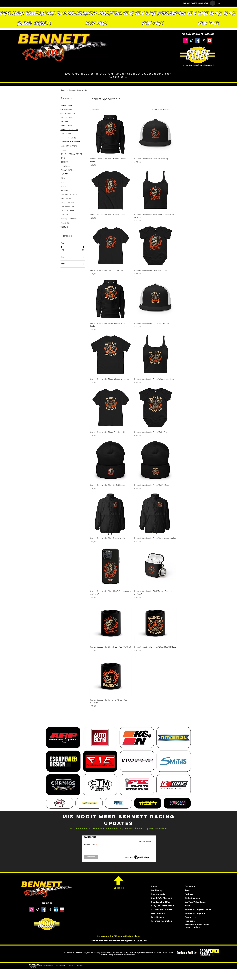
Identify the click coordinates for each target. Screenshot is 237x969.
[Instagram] (185, 40)
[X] (203, 40)
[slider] (61, 246)
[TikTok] (191, 40)
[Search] (212, 3)
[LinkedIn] (56, 909)
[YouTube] (209, 40)
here (137, 936)
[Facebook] (197, 40)
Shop (140, 940)
